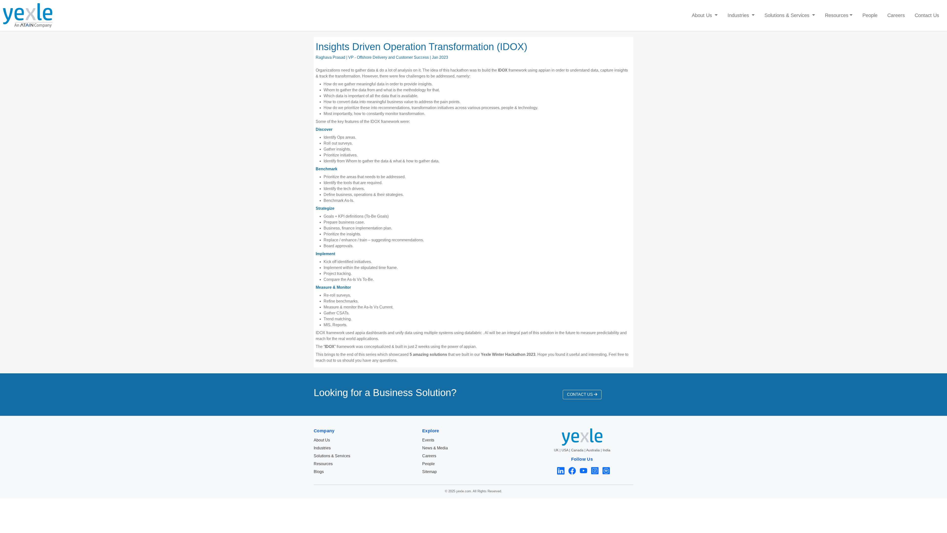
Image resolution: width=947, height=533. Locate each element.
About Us (322, 440)
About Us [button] (702, 15)
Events (428, 440)
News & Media (435, 448)
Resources (323, 464)
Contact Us (927, 15)
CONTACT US (580, 394)
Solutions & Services (332, 456)
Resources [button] (836, 15)
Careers (896, 15)
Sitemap (429, 472)
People (869, 15)
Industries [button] (739, 15)
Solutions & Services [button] (788, 15)
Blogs (319, 472)
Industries (322, 448)
